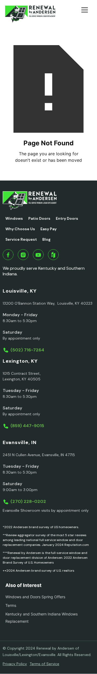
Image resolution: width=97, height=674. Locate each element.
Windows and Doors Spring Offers (35, 596)
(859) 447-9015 (27, 425)
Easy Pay (48, 228)
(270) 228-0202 (28, 501)
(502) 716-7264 (27, 350)
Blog (46, 239)
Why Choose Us (20, 228)
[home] (30, 14)
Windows (14, 218)
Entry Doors (67, 218)
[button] (86, 14)
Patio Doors (39, 218)
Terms (10, 605)
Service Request (21, 239)
